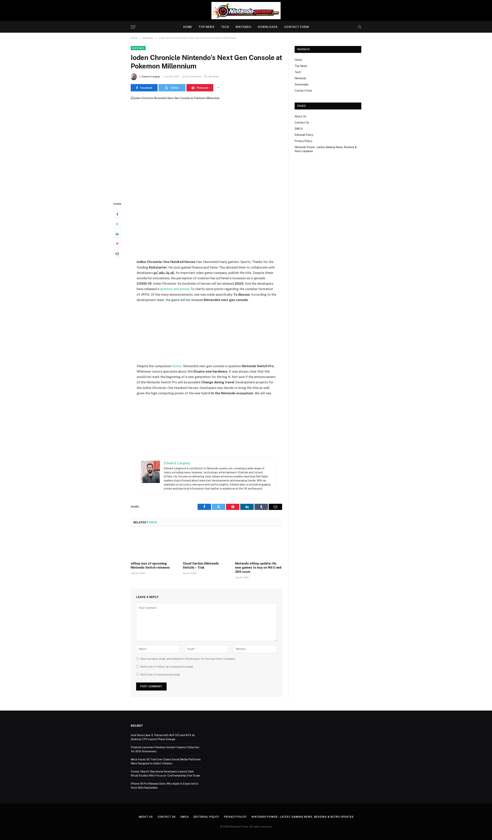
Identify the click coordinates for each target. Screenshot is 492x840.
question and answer (175, 289)
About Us (300, 116)
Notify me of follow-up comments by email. (167, 666)
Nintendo (243, 26)
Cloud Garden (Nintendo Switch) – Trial (201, 566)
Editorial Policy (304, 134)
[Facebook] (117, 214)
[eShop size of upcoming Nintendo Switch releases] (154, 545)
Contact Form (296, 26)
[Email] (117, 253)
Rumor (177, 366)
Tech (225, 26)
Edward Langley (151, 76)
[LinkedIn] (117, 234)
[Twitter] (117, 224)
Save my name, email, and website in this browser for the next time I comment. (188, 658)
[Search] (359, 27)
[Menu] (133, 27)
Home (187, 26)
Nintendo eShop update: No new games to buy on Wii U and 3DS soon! (258, 568)
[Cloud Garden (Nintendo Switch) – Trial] (206, 545)
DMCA (299, 128)
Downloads (268, 26)
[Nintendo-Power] (246, 10)
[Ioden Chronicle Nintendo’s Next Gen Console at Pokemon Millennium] (206, 145)
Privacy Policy (303, 141)
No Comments (194, 76)
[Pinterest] (117, 244)
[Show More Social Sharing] (218, 87)
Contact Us (302, 122)
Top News (206, 26)
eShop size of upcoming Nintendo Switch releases (150, 566)
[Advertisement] (206, 230)
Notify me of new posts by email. (160, 674)
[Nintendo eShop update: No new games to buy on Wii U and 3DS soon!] (258, 545)
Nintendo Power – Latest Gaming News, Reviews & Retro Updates (303, 816)
